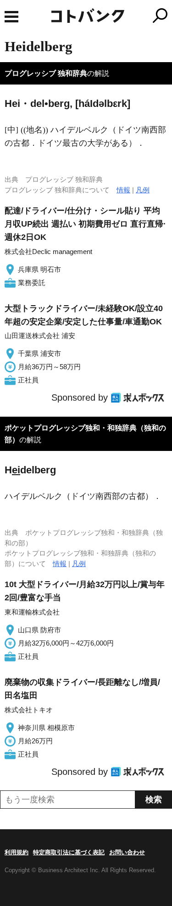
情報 (123, 190)
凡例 (143, 190)
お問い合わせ (127, 852)
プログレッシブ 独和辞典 (46, 73)
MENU (11, 16)
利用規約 (16, 852)
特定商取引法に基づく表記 (69, 852)
